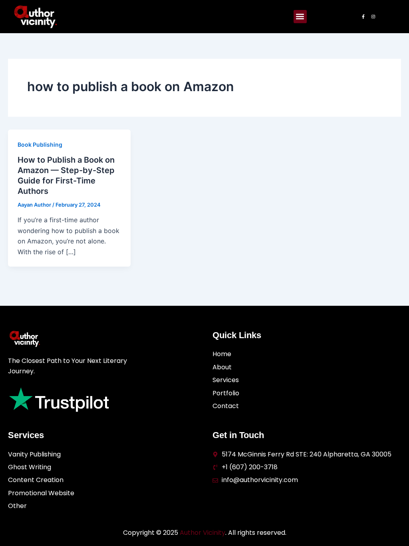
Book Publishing (40, 144)
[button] (300, 16)
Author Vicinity (202, 532)
